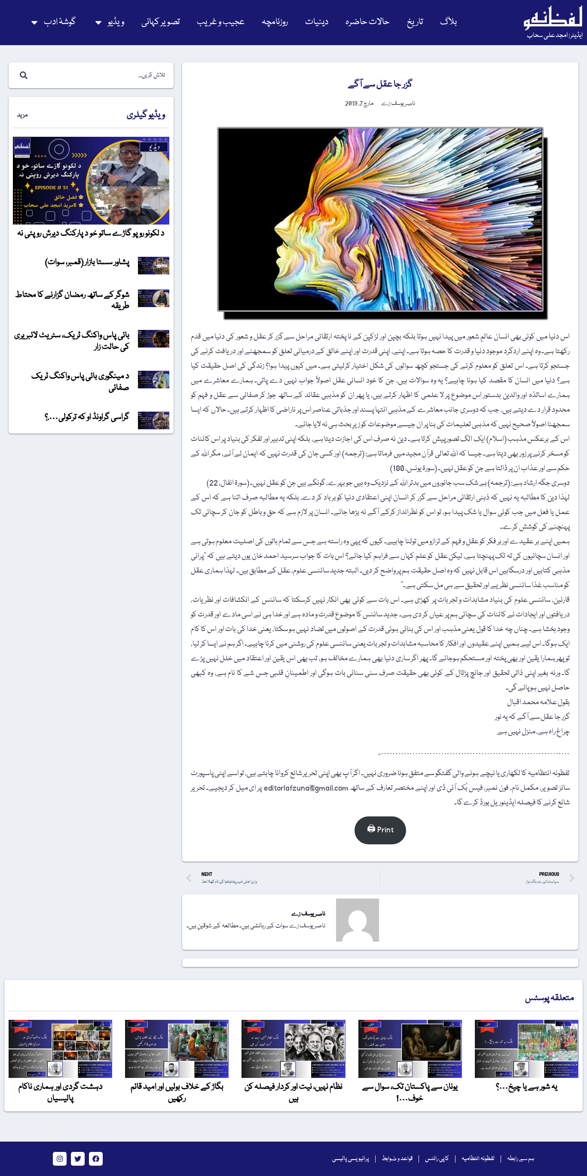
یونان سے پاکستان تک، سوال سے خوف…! (410, 1093)
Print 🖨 (380, 830)
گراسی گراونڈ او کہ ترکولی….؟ (87, 417)
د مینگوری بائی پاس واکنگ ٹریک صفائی (80, 382)
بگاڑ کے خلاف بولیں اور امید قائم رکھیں (177, 1093)
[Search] (22, 75)
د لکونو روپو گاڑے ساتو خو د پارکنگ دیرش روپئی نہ (91, 233)
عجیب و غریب (221, 22)
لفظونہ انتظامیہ (478, 1159)
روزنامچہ (275, 22)
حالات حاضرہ (367, 22)
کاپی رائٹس (437, 1159)
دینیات (316, 22)
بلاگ (448, 22)
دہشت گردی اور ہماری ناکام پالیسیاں (60, 1093)
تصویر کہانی (160, 22)
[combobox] (100, 75)
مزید (22, 115)
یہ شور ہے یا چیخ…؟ (526, 1087)
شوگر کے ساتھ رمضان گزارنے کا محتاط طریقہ (72, 301)
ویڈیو (116, 22)
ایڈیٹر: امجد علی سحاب (555, 36)
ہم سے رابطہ (520, 1159)
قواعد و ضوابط (397, 1159)
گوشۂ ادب (60, 22)
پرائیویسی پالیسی (350, 1159)
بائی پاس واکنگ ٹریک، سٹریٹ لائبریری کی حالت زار (71, 341)
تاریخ (415, 22)
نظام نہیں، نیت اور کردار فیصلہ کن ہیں (293, 1093)
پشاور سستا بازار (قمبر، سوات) (87, 262)
